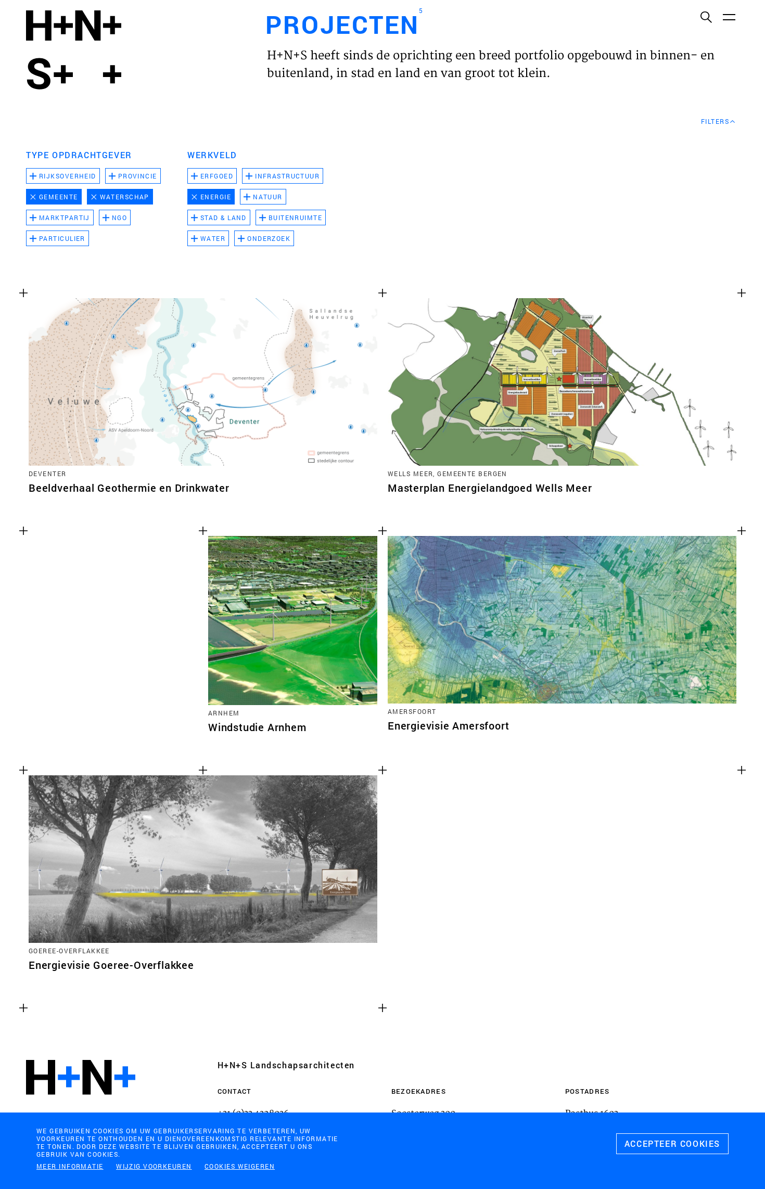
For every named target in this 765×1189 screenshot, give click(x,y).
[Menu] (728, 16)
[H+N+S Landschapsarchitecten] (80, 1105)
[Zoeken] (705, 16)
